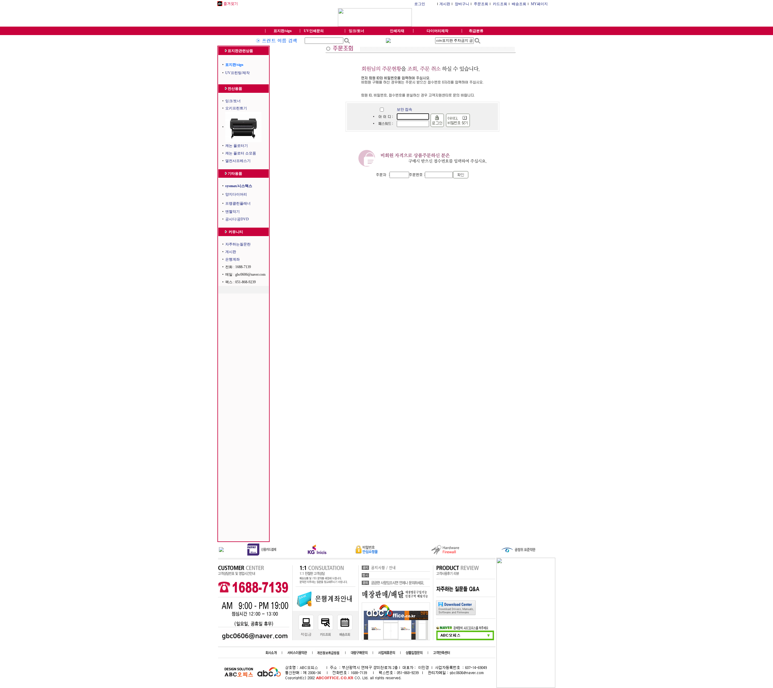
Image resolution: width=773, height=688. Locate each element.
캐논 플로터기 (236, 146)
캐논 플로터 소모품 (240, 153)
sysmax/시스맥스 (238, 186)
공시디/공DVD (237, 219)
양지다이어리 (236, 194)
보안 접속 (404, 109)
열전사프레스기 (238, 161)
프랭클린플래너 (238, 203)
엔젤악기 (232, 211)
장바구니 (462, 4)
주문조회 (481, 4)
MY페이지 (539, 4)
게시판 (444, 4)
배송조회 (519, 4)
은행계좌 (232, 259)
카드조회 (500, 4)
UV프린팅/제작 (237, 73)
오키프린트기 (236, 108)
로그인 (419, 4)
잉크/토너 (233, 101)
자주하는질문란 (238, 244)
